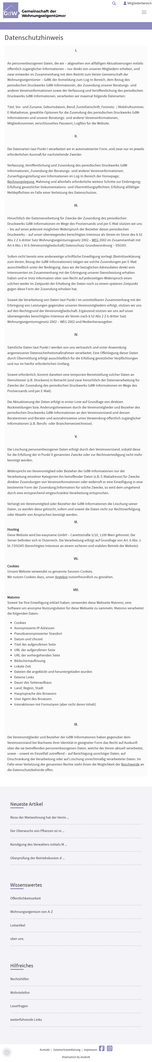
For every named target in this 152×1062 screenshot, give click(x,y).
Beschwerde (130, 764)
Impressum (90, 1050)
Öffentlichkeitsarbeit (25, 898)
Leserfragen (19, 1006)
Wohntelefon (20, 992)
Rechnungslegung (20, 181)
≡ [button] (144, 12)
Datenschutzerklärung (67, 1050)
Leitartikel (17, 925)
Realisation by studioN (76, 1057)
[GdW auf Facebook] (101, 1049)
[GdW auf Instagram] (109, 1049)
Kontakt (45, 1050)
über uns (17, 938)
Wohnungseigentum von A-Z (31, 911)
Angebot (61, 577)
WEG (95, 240)
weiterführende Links (26, 1019)
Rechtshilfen (19, 979)
